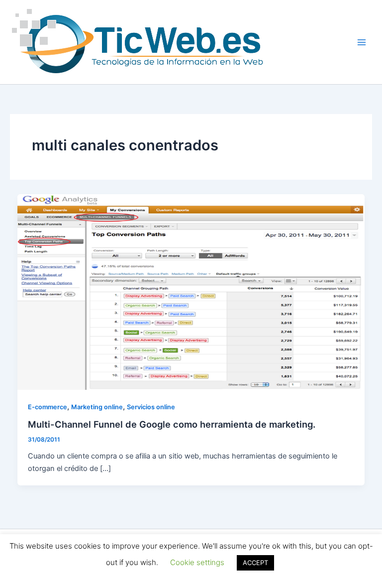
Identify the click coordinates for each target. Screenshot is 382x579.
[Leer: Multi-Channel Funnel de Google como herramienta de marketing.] (191, 291)
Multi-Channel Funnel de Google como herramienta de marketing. (171, 424)
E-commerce (47, 407)
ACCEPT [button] (255, 563)
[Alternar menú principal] (361, 42)
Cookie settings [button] (197, 562)
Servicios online (151, 407)
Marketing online (97, 407)
